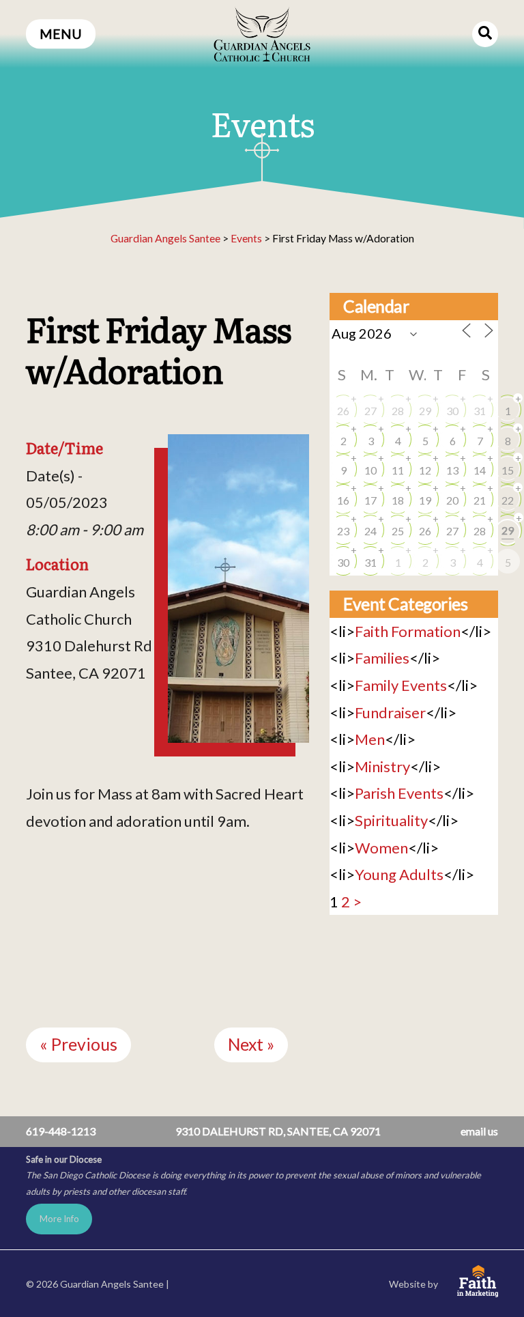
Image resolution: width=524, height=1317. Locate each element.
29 (425, 410)
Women (381, 847)
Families (382, 658)
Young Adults (399, 874)
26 (343, 410)
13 (452, 470)
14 (480, 470)
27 (370, 410)
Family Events (401, 685)
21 (480, 500)
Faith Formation (408, 631)
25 (398, 530)
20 (452, 500)
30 (452, 410)
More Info (59, 1218)
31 (480, 410)
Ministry (382, 766)
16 (343, 500)
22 (507, 500)
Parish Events (399, 793)
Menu (61, 34)
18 (398, 500)
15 (507, 470)
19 (425, 500)
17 (370, 500)
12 (425, 470)
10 (370, 470)
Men (370, 739)
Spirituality (391, 820)
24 (370, 530)
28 (398, 410)
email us (479, 1130)
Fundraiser (390, 712)
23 (343, 530)
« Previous (78, 1044)
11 (398, 470)
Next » (251, 1044)
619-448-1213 (61, 1130)
